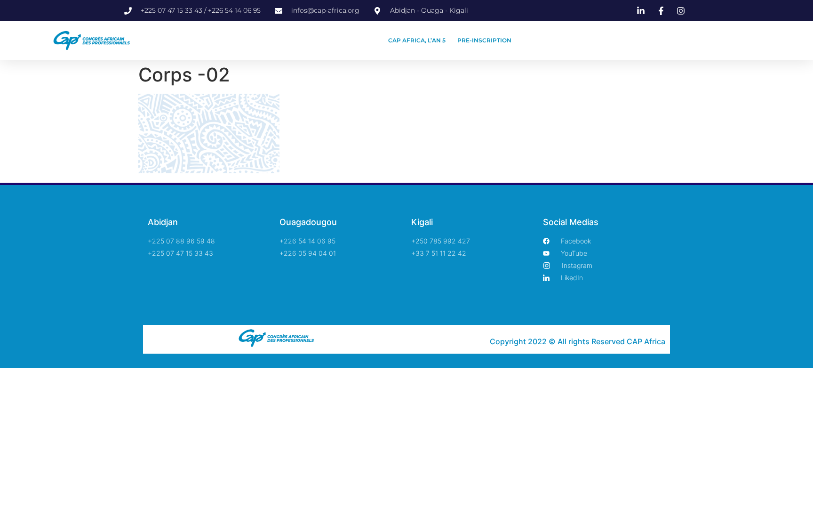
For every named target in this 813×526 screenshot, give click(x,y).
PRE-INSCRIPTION (484, 40)
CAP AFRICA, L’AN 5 (417, 40)
